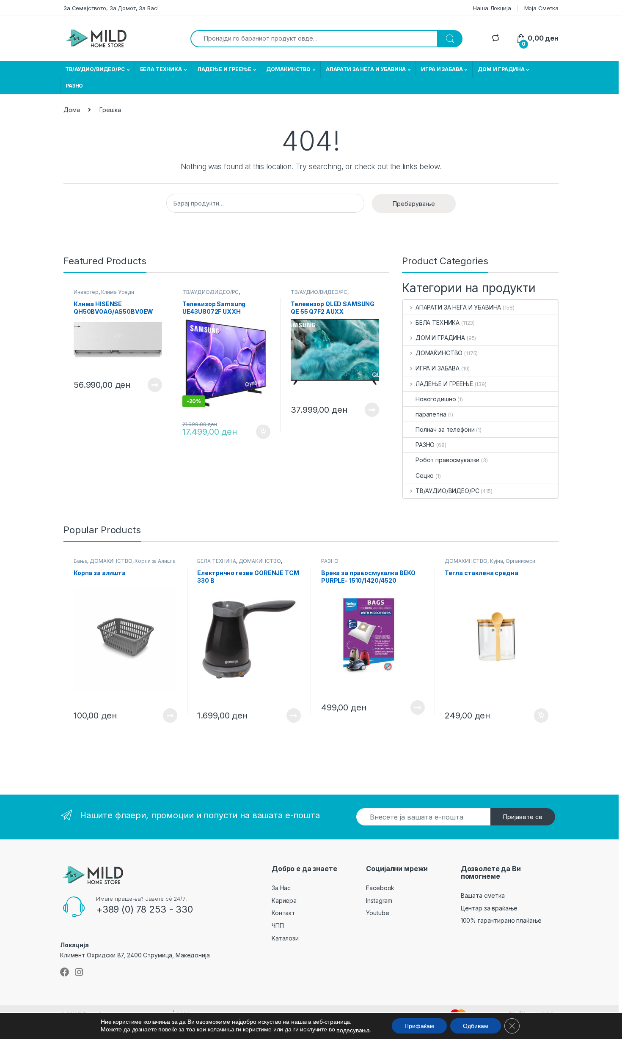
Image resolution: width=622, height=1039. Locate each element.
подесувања (353, 1030)
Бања (80, 561)
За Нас (281, 887)
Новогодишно (436, 399)
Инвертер (86, 292)
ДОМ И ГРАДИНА (501, 69)
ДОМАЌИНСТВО (288, 69)
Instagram (379, 900)
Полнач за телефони (445, 429)
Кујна (496, 561)
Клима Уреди (117, 292)
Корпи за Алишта (155, 561)
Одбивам (475, 1026)
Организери (521, 561)
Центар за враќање (489, 908)
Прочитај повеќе (149, 385)
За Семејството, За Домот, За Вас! (110, 8)
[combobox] (314, 38)
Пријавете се (522, 816)
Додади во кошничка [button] (256, 432)
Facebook (380, 887)
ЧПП (278, 925)
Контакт (283, 912)
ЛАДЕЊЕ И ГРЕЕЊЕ (224, 69)
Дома (71, 109)
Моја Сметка (541, 8)
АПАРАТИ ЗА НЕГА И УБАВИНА (366, 69)
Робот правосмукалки (447, 459)
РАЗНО (74, 85)
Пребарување (414, 203)
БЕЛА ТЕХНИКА (161, 69)
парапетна (431, 414)
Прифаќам (419, 1026)
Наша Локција (492, 8)
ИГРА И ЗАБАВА (441, 69)
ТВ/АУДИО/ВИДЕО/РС (95, 69)
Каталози (285, 938)
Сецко (425, 475)
